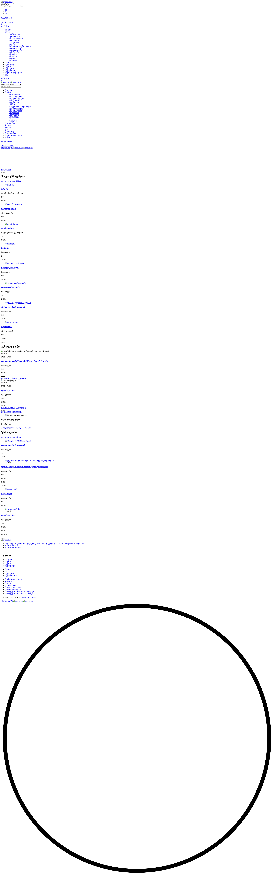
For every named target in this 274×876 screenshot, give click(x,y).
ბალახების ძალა (7, 228)
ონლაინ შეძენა (7, 148)
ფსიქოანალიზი (15, 50)
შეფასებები (9, 68)
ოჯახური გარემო (8, 390)
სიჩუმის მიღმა (6, 327)
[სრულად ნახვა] (9, 185)
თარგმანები (14, 40)
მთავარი (8, 30)
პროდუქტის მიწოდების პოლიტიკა (19, 593)
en (6, 10)
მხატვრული (14, 54)
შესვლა (8, 583)
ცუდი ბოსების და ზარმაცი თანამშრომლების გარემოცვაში (24, 361)
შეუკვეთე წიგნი (11, 71)
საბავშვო (13, 60)
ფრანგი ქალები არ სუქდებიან (13, 307)
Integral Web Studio (28, 597)
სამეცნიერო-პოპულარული (20, 46)
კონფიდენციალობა (13, 589)
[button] (137, 874)
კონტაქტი (5, 26)
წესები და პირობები (13, 587)
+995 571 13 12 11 (7, 22)
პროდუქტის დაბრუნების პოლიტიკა (19, 591)
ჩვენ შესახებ (10, 64)
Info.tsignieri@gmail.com (13, 547)
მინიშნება (5, 248)
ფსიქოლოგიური (16, 48)
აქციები (8, 66)
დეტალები (22, 378)
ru (6, 12)
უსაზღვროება (6, 494)
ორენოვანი (14, 52)
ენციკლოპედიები (16, 38)
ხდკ (6, 75)
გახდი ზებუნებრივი (8, 209)
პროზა (12, 44)
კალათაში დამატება (9, 378)
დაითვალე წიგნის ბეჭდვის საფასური (16, 428)
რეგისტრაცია (10, 585)
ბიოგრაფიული (15, 36)
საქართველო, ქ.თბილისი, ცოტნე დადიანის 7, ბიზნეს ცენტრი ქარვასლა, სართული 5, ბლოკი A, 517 (45, 543)
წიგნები (8, 32)
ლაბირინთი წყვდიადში (10, 287)
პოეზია (12, 58)
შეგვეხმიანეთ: (6, 18)
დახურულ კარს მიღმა (10, 268)
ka (6, 13)
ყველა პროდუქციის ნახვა (11, 181)
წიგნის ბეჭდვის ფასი (13, 73)
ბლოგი (8, 62)
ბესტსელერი (14, 34)
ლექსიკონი (14, 42)
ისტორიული (14, 56)
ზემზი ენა (4, 189)
